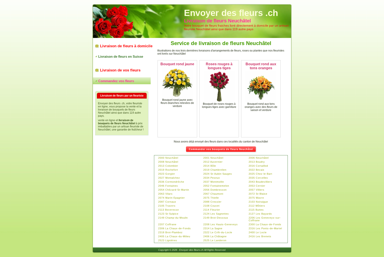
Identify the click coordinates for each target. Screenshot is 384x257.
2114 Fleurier (211, 209)
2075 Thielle (211, 197)
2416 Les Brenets (260, 236)
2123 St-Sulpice (168, 213)
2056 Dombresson (215, 189)
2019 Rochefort (168, 169)
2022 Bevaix (256, 169)
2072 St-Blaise (258, 193)
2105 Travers (167, 205)
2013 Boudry (257, 161)
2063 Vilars (165, 193)
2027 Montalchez (169, 177)
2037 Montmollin (213, 181)
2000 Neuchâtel (168, 157)
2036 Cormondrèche (171, 181)
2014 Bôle (209, 165)
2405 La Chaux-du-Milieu (174, 236)
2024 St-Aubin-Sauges (217, 173)
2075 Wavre (256, 197)
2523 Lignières (167, 240)
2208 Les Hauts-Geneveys (220, 224)
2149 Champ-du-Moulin (173, 217)
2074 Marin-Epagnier (171, 197)
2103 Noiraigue (258, 201)
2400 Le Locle (258, 232)
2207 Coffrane (167, 224)
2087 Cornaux (167, 201)
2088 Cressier (212, 201)
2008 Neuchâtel (168, 161)
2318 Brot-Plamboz (170, 232)
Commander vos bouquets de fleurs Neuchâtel (221, 149)
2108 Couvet (211, 205)
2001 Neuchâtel (213, 157)
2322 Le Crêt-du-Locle (217, 232)
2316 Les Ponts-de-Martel (265, 228)
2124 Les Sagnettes (216, 213)
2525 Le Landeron (214, 240)
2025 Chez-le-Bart (260, 173)
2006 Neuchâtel (259, 157)
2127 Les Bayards (260, 213)
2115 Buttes (256, 209)
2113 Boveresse (168, 209)
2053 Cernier (257, 185)
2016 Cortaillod (258, 165)
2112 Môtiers (257, 205)
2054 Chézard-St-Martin (173, 189)
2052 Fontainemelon (216, 185)
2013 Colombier (168, 165)
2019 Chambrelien (214, 169)
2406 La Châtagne (215, 236)
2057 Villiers (256, 189)
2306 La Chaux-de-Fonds (174, 228)
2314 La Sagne (212, 228)
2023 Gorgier (166, 173)
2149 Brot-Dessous (215, 217)
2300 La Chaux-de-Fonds (265, 224)
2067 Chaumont (213, 193)
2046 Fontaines (168, 185)
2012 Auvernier (213, 161)
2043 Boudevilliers (260, 181)
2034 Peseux (211, 177)
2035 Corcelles (258, 177)
